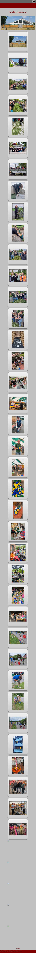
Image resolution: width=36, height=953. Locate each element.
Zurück (18, 948)
